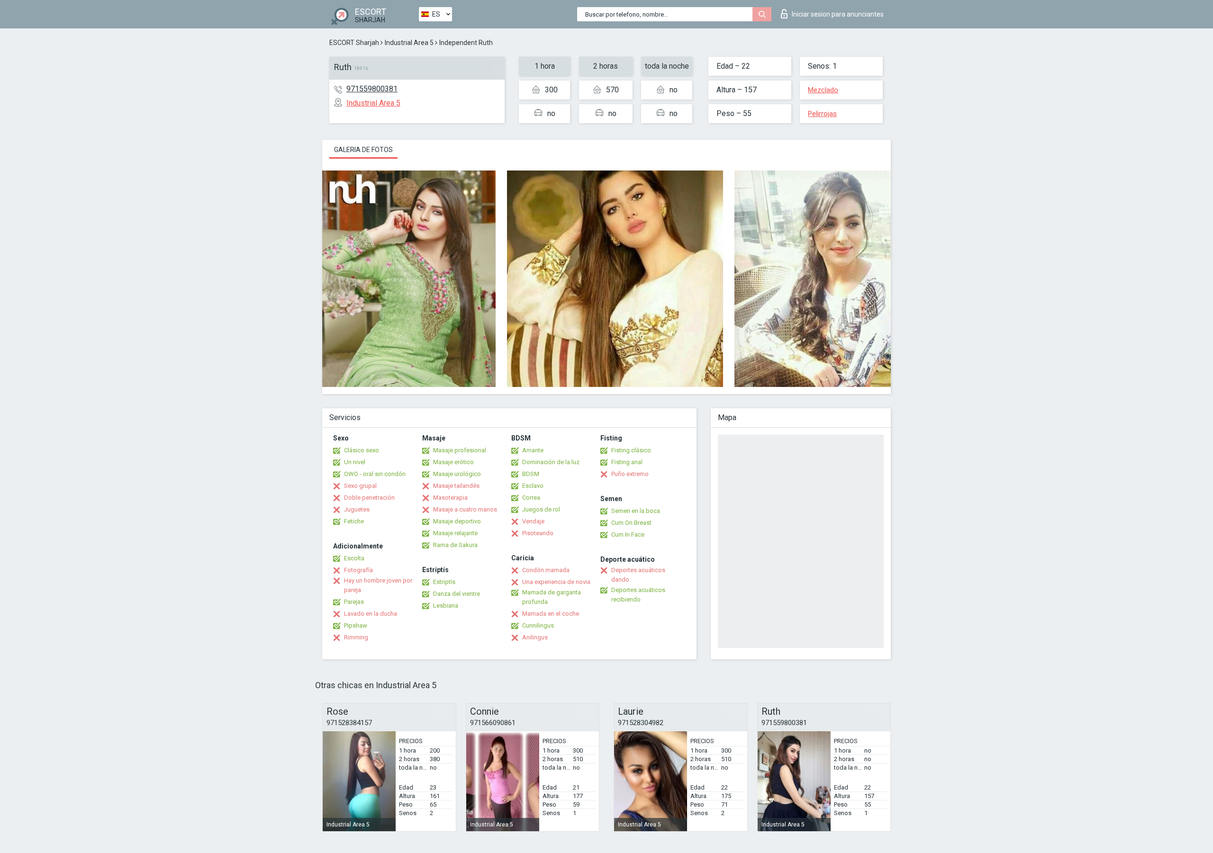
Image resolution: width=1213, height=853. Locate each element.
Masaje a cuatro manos (465, 509)
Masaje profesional (459, 450)
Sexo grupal (360, 485)
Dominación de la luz (550, 462)
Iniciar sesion (838, 14)
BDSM (530, 473)
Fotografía (358, 570)
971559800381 (372, 88)
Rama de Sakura (455, 544)
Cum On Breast (631, 522)
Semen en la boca (635, 510)
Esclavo (532, 485)
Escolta (354, 558)
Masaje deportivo (457, 521)
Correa (531, 497)
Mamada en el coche (550, 613)
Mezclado (823, 90)
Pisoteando (537, 533)
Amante (532, 450)
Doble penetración (369, 497)
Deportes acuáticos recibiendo (638, 594)
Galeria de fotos (363, 149)
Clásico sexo (361, 450)
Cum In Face (627, 534)
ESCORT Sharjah (354, 42)
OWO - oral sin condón (375, 473)
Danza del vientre (456, 593)
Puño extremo (630, 473)
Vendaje (533, 521)
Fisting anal (627, 462)
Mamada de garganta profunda (551, 597)
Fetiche (354, 521)
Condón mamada (546, 570)
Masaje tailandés (456, 485)
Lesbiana (445, 605)
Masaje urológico (457, 473)
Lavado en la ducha (370, 613)
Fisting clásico (631, 450)
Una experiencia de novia (556, 581)
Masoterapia (450, 497)
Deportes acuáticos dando (638, 574)
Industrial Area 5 (409, 42)
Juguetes (357, 509)
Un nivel (354, 462)
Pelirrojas (822, 113)
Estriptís (444, 581)
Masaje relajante (455, 533)
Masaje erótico (453, 462)
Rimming (356, 637)
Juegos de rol (541, 509)
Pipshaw (355, 625)
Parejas (354, 601)
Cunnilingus (538, 625)
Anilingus (535, 637)
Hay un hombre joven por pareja (378, 585)
